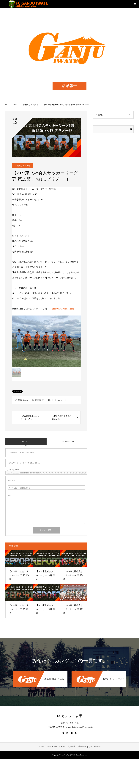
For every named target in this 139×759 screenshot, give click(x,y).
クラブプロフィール (55, 747)
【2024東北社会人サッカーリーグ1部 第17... (18, 609)
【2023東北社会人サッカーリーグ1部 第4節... (19, 575)
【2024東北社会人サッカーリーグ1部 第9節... (73, 575)
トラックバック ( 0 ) (67, 441)
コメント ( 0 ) (25, 441)
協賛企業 (71, 747)
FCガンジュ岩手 (69, 716)
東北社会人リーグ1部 (22, 166)
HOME (41, 747)
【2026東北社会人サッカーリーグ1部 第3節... (73, 609)
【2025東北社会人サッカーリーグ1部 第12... (46, 609)
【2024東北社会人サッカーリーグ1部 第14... (46, 575)
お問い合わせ (94, 747)
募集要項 (82, 747)
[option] (46, 341)
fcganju (25, 400)
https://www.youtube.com (63, 309)
